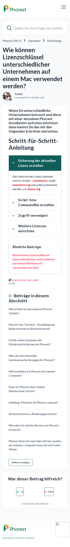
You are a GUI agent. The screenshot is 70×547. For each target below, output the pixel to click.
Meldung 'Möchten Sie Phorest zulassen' (33, 402)
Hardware (34, 40)
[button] (63, 7)
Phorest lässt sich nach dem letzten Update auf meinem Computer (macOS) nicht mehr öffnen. (35, 445)
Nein (51, 491)
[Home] (15, 8)
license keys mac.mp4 (25, 280)
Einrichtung (54, 40)
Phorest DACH (12, 40)
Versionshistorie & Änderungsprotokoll (33, 414)
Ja (22, 491)
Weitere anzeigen (21, 462)
